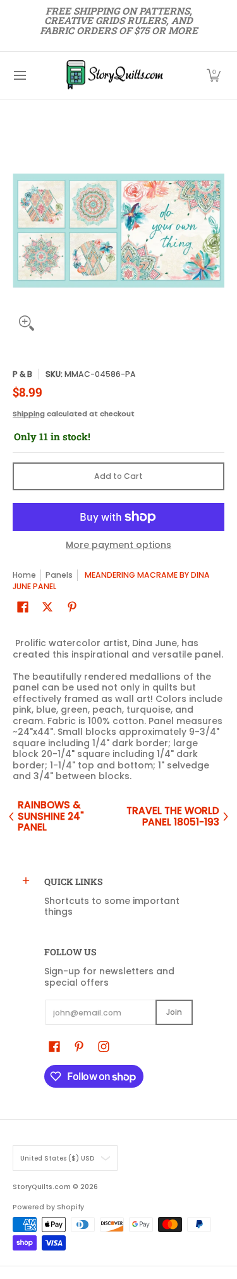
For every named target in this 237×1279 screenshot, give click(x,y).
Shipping (29, 414)
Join (174, 1012)
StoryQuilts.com (42, 1187)
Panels (59, 575)
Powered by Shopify (48, 1207)
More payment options (118, 545)
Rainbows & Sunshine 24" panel (51, 816)
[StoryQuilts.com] (114, 75)
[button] (213, 75)
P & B (22, 374)
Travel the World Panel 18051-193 (172, 816)
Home (24, 575)
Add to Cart (118, 476)
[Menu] (19, 75)
